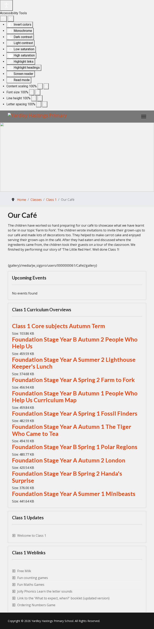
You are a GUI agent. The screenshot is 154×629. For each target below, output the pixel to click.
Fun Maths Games (30, 584)
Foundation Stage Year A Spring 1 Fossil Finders (74, 413)
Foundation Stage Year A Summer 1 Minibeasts (73, 493)
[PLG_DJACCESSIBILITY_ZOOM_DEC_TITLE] (40, 86)
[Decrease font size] (31, 92)
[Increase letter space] (44, 104)
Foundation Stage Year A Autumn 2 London (68, 460)
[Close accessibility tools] (11, 19)
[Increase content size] (46, 86)
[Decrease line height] (33, 98)
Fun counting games (32, 578)
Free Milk (24, 571)
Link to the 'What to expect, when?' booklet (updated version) (63, 598)
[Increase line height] (40, 98)
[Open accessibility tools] (6, 5)
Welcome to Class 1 (31, 536)
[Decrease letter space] (38, 104)
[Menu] (143, 117)
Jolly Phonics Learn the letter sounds (44, 591)
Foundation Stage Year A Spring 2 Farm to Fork (73, 379)
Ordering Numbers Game (36, 605)
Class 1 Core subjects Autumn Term (58, 326)
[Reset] (3, 19)
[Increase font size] (37, 92)
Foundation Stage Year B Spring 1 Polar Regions (74, 446)
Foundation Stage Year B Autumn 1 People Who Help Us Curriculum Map (75, 397)
